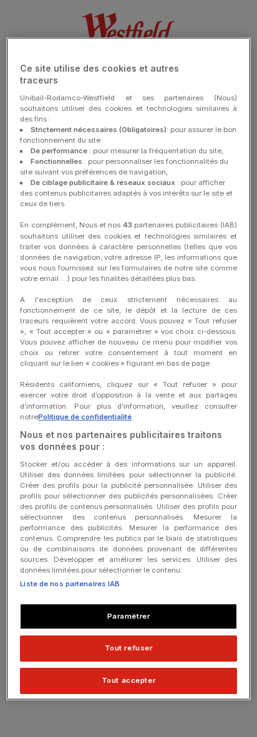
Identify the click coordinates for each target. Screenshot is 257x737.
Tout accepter (128, 680)
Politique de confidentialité (85, 416)
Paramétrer (128, 615)
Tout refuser (129, 648)
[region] (128, 368)
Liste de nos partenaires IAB (70, 583)
